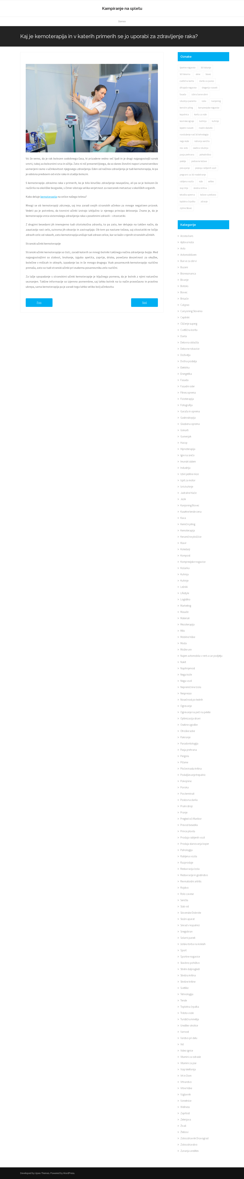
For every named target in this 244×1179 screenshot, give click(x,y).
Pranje (183, 812)
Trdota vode (187, 1013)
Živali (183, 1125)
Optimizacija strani (190, 718)
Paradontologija (189, 743)
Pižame (184, 762)
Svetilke (184, 988)
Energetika (186, 373)
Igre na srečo (187, 455)
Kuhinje (184, 580)
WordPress (68, 1173)
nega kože (184, 141)
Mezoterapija (187, 624)
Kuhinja (184, 574)
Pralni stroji (186, 806)
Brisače (184, 298)
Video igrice (186, 1050)
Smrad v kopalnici (190, 925)
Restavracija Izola (190, 869)
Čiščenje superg (188, 323)
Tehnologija (186, 994)
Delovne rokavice (189, 348)
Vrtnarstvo (186, 1082)
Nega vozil (186, 681)
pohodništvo (205, 154)
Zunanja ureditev (189, 1151)
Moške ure (185, 649)
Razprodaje (186, 862)
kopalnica (184, 114)
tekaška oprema (187, 194)
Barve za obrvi (188, 261)
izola (204, 101)
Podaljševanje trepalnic (193, 775)
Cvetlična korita (188, 330)
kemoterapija (48, 196)
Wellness (185, 1107)
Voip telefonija (188, 1069)
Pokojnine (185, 781)
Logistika (185, 599)
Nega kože (186, 674)
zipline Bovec (186, 208)
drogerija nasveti (209, 87)
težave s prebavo (208, 194)
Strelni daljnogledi (190, 969)
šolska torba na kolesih (193, 944)
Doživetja (185, 355)
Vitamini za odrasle (190, 1057)
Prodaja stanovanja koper (194, 843)
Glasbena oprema (190, 424)
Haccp (183, 442)
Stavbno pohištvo (190, 963)
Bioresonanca (188, 273)
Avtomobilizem (188, 254)
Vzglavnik (185, 1094)
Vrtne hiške (186, 1088)
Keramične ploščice (190, 536)
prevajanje (185, 168)
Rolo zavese (187, 894)
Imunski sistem (188, 461)
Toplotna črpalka (189, 1006)
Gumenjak (185, 436)
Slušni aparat (187, 919)
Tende (183, 1000)
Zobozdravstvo (188, 1144)
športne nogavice (187, 67)
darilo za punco (206, 81)
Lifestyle (184, 593)
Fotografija (186, 405)
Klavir (183, 543)
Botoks (184, 286)
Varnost (184, 1031)
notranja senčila (202, 141)
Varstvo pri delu (188, 1038)
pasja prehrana (187, 154)
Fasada (184, 380)
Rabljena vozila (188, 856)
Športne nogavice (190, 956)
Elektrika (185, 367)
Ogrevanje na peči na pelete (195, 712)
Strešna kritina (188, 975)
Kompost (185, 555)
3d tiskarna (185, 74)
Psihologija (186, 850)
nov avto (184, 148)
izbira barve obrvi (199, 94)
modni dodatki (206, 127)
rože (201, 181)
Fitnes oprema (188, 392)
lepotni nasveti (186, 127)
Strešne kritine (187, 981)
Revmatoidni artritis (190, 881)
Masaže (184, 612)
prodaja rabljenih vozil (205, 168)
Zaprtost (185, 1113)
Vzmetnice (185, 1100)
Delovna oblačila (189, 342)
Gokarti (184, 430)
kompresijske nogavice (208, 107)
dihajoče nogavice (188, 87)
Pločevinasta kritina (191, 768)
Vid (182, 1044)
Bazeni (184, 267)
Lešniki (184, 587)
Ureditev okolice (189, 1025)
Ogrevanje (186, 706)
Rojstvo (184, 887)
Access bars (186, 236)
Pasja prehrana (188, 749)
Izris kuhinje (186, 486)
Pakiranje (185, 737)
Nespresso (186, 693)
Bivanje (184, 279)
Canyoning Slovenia (191, 311)
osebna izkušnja (200, 148)
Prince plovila (187, 831)
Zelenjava (185, 1119)
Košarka (185, 568)
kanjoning (216, 101)
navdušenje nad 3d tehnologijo (194, 134)
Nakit (183, 662)
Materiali (185, 618)
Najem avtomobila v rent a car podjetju (201, 655)
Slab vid (184, 906)
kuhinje (215, 121)
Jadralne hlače (188, 493)
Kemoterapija (187, 530)
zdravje (204, 201)
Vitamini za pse (188, 1063)
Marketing (185, 605)
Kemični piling (187, 524)
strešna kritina (200, 188)
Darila (183, 336)
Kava (183, 518)
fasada (183, 94)
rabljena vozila (187, 181)
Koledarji (185, 549)
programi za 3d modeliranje (193, 174)
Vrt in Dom (185, 1075)
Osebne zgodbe (189, 724)
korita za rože (200, 114)
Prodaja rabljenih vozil (192, 837)
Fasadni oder (187, 386)
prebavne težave (199, 161)
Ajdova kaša (187, 242)
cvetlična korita (187, 81)
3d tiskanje (206, 67)
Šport (183, 950)
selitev (211, 181)
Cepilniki (185, 317)
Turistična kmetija (189, 1019)
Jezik (183, 499)
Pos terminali (187, 793)
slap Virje (184, 188)
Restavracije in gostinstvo (194, 875)
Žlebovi (184, 1132)
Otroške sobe (187, 731)
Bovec (183, 292)
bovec (208, 74)
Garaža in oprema (190, 411)
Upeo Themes (42, 1173)
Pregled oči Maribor (191, 818)
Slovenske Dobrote (190, 912)
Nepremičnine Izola (190, 687)
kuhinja (202, 121)
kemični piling (186, 107)
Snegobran (186, 931)
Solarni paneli (187, 937)
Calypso (184, 305)
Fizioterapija (187, 399)
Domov (122, 21)
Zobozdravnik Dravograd (194, 1138)
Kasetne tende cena (190, 511)
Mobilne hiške (187, 637)
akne (198, 74)
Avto (182, 248)
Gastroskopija (188, 417)
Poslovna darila (189, 800)
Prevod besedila (189, 825)
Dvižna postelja (188, 361)
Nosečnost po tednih (191, 699)
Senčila (184, 900)
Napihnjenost (187, 668)
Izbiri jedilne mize (189, 474)
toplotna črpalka (187, 201)
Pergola (184, 756)
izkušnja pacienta (188, 101)
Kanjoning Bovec (189, 505)
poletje (183, 161)
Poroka (184, 787)
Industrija (185, 467)
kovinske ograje (187, 121)
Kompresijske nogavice (192, 561)
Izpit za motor (187, 480)
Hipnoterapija (187, 449)
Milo (182, 630)
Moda (183, 643)
